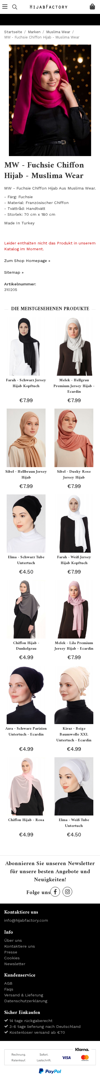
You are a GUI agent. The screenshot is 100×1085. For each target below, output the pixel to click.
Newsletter (14, 964)
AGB (8, 983)
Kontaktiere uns (19, 946)
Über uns (13, 940)
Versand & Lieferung (23, 995)
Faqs (8, 989)
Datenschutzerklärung (25, 1001)
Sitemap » (14, 272)
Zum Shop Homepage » (27, 260)
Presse (10, 952)
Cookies (12, 958)
